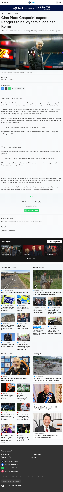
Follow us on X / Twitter (11, 461)
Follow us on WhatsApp (11, 468)
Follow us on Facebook (11, 464)
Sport (9, 13)
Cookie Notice (39, 476)
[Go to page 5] (33, 258)
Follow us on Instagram (11, 471)
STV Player (5, 454)
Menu (6, 2)
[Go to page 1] (27, 258)
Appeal (34, 457)
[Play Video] (31, 52)
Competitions (36, 454)
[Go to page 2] (29, 258)
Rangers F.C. (12, 230)
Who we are (4, 476)
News (3, 13)
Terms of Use (13, 476)
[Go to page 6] (34, 258)
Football (15, 13)
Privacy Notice (22, 476)
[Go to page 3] (30, 258)
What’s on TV (6, 457)
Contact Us (30, 476)
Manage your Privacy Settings (11, 481)
